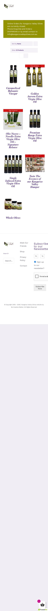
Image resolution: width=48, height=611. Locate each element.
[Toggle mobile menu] (44, 9)
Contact (23, 266)
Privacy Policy (23, 258)
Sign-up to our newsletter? (39, 265)
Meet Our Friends (24, 244)
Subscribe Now (40, 287)
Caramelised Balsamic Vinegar (13, 90)
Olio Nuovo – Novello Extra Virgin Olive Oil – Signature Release (13, 140)
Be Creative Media (17, 307)
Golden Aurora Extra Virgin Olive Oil (34, 98)
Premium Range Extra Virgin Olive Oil (35, 137)
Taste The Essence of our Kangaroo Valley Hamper (35, 181)
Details (13, 74)
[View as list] (26, 55)
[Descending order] (35, 43)
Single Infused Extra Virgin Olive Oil (13, 182)
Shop (22, 252)
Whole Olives (13, 218)
